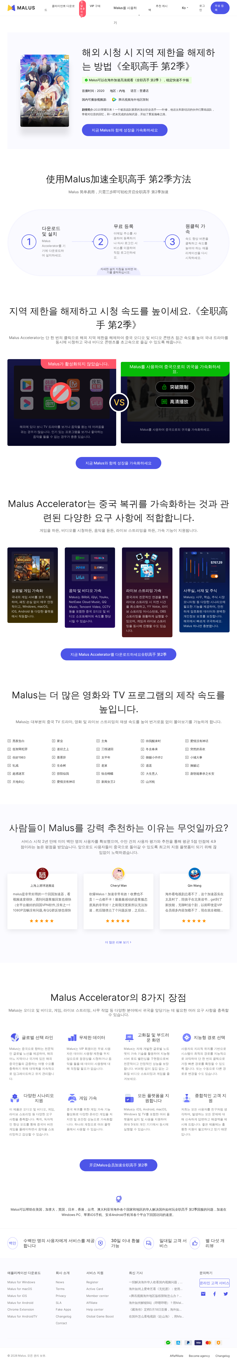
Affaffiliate (176, 1356)
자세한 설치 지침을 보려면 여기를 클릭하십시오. (118, 270)
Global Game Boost (100, 1316)
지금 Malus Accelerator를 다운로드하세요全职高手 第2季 (118, 654)
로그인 (202, 8)
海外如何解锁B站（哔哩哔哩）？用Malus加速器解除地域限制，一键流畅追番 (156, 1303)
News (60, 1282)
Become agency (199, 1356)
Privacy (61, 1296)
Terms (60, 1289)
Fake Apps (63, 1309)
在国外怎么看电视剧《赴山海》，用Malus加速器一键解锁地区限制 (156, 1316)
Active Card (94, 1289)
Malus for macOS (19, 1289)
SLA (59, 1303)
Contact (61, 1323)
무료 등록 (219, 8)
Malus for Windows (21, 1282)
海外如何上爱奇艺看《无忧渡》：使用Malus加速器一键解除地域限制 (156, 1289)
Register (92, 1282)
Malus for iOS (17, 1296)
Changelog (63, 1316)
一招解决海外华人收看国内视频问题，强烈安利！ (156, 1282)
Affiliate (91, 1303)
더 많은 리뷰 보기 (117, 942)
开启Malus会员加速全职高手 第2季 (118, 1165)
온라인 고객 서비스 (214, 1283)
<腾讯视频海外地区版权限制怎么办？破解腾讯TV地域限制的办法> (156, 1296)
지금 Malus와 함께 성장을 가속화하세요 (125, 130)
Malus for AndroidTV (22, 1316)
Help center (94, 1309)
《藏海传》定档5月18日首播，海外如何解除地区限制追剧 (156, 1309)
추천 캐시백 (158, 8)
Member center (97, 1296)
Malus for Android (20, 1303)
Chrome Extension (20, 1309)
